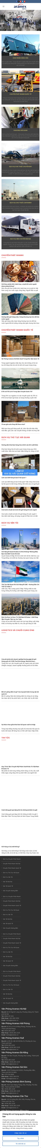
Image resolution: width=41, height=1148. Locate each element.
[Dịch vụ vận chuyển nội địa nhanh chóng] (20, 226)
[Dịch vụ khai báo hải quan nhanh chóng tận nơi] (20, 117)
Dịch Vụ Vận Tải (9, 523)
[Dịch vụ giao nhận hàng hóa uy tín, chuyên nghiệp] (20, 45)
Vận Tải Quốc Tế (8, 886)
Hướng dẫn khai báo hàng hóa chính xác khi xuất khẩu (19, 445)
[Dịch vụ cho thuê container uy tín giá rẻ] (20, 190)
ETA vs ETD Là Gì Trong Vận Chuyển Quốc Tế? (16, 391)
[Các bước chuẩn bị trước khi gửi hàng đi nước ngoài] (20, 497)
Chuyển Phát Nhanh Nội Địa (11, 863)
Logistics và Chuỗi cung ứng (17, 630)
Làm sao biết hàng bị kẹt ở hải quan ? (13, 477)
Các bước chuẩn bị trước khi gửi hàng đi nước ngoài (19, 510)
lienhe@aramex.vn (12, 1020)
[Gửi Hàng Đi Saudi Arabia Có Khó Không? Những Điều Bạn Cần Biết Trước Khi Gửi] (20, 539)
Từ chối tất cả (20, 1144)
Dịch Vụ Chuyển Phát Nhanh (12, 859)
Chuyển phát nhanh (12, 255)
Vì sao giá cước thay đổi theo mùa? (13, 424)
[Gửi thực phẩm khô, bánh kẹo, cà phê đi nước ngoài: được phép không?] (20, 271)
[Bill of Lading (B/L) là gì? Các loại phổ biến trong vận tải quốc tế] (20, 679)
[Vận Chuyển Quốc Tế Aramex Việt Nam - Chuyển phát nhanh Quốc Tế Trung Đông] (20, 6)
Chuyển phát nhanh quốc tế (17, 330)
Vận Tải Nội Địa (7, 881)
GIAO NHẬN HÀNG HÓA (20, 58)
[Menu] (3, 6)
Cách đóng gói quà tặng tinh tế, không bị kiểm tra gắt (19, 810)
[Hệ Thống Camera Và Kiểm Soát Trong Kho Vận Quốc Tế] (20, 346)
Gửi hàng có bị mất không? (10, 846)
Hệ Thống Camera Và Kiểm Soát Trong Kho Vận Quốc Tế (20, 359)
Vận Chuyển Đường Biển (10, 890)
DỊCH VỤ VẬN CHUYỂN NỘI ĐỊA (20, 239)
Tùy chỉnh (20, 1138)
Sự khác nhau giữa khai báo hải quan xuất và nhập (18, 724)
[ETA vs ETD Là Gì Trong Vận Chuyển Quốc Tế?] (20, 379)
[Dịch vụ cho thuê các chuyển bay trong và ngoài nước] (20, 153)
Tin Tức (5, 738)
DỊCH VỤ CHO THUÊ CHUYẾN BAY (20, 166)
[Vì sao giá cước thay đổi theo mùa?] (20, 411)
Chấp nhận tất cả (20, 1133)
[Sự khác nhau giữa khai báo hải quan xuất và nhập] (20, 712)
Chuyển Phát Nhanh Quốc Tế (12, 868)
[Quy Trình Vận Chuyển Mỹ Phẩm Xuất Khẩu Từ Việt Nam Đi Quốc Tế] (20, 754)
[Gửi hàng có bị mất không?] (20, 832)
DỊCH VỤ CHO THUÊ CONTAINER (20, 202)
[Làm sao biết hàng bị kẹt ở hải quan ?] (20, 465)
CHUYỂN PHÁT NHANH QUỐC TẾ (20, 94)
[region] (20, 1129)
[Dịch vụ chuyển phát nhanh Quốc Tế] (20, 81)
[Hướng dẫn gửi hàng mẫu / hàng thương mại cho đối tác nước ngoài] (20, 304)
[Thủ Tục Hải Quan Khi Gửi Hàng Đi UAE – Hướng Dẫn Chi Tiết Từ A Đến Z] (20, 571)
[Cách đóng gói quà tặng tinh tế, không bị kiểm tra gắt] (20, 792)
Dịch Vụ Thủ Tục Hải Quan (15, 437)
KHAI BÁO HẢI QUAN (20, 130)
